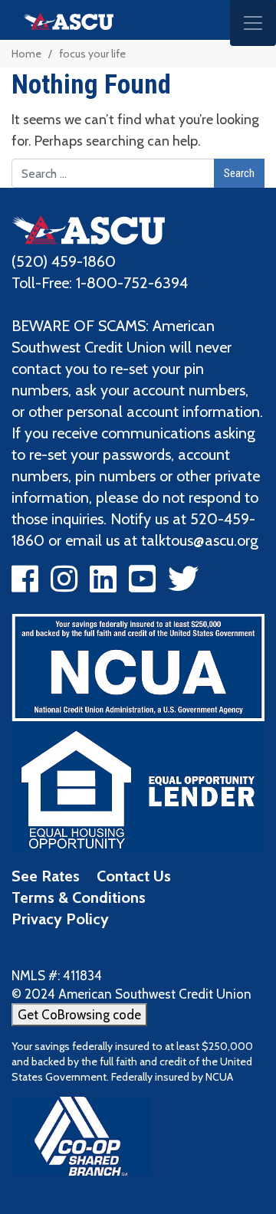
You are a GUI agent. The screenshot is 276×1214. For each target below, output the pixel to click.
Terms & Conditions (79, 897)
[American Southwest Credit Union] (88, 228)
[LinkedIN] (103, 585)
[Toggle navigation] (253, 23)
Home (26, 54)
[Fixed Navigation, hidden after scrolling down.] (62, 20)
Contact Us (134, 876)
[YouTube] (142, 585)
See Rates (46, 876)
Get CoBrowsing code (79, 1014)
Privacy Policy (60, 919)
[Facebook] (25, 585)
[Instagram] (64, 585)
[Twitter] (183, 585)
